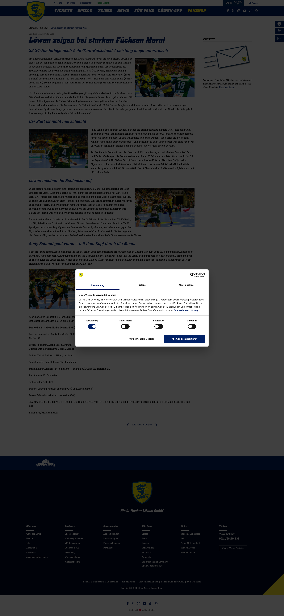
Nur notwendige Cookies (141, 339)
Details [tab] (142, 285)
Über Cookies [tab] (186, 285)
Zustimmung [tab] (97, 285)
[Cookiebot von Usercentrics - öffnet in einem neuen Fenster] (192, 275)
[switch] (125, 326)
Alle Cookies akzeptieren (184, 339)
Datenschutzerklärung (186, 310)
